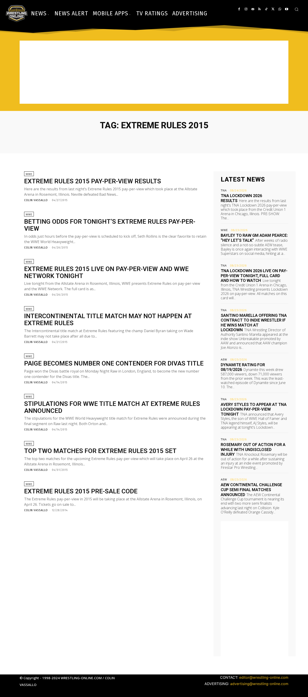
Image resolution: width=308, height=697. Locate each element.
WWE (29, 174)
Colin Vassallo (36, 200)
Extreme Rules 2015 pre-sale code (81, 491)
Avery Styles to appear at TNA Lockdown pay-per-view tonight (254, 409)
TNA (224, 190)
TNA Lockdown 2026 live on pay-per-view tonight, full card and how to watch (254, 275)
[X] (273, 9)
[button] (296, 9)
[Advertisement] (154, 72)
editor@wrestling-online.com (263, 677)
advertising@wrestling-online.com (259, 683)
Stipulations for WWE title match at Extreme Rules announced (112, 407)
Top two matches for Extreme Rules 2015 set (100, 451)
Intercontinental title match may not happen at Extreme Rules (108, 319)
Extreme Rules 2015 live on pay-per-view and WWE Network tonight (106, 272)
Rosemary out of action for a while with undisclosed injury (253, 449)
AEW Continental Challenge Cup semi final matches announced (251, 489)
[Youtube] (286, 9)
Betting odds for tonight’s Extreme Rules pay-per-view (109, 225)
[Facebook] (239, 9)
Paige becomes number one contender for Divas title (114, 363)
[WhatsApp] (280, 9)
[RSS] (259, 9)
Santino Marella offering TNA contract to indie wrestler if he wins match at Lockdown (254, 322)
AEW (224, 359)
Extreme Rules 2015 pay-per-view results (92, 181)
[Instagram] (246, 9)
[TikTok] (266, 9)
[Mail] (253, 9)
